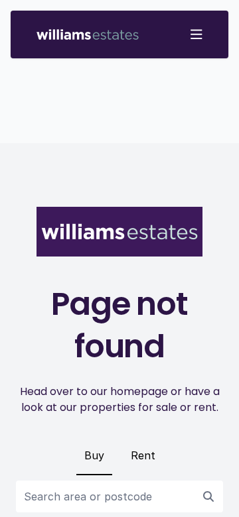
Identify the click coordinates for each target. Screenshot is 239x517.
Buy (94, 455)
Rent (143, 455)
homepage (139, 391)
